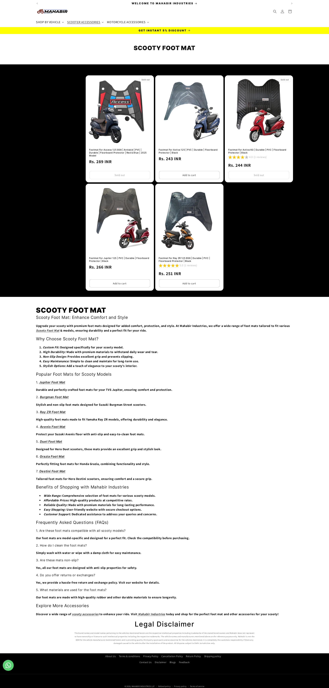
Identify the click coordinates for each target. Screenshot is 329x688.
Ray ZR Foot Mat (53, 412)
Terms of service (197, 686)
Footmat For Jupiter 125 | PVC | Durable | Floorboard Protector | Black (119, 259)
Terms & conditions (129, 656)
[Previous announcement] (37, 3)
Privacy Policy (150, 656)
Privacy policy (180, 686)
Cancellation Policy (172, 656)
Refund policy (164, 686)
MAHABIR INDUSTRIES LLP (143, 686)
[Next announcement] (292, 3)
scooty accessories (85, 614)
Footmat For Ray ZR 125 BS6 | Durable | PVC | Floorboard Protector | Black (184, 259)
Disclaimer (160, 662)
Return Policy (193, 656)
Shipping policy (212, 656)
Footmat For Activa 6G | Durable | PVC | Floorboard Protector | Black (257, 151)
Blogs (173, 662)
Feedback (184, 662)
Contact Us (145, 662)
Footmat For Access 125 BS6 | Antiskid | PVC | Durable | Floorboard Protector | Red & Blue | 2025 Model (118, 152)
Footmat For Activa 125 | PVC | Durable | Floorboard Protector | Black (188, 151)
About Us (110, 656)
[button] (49, 22)
